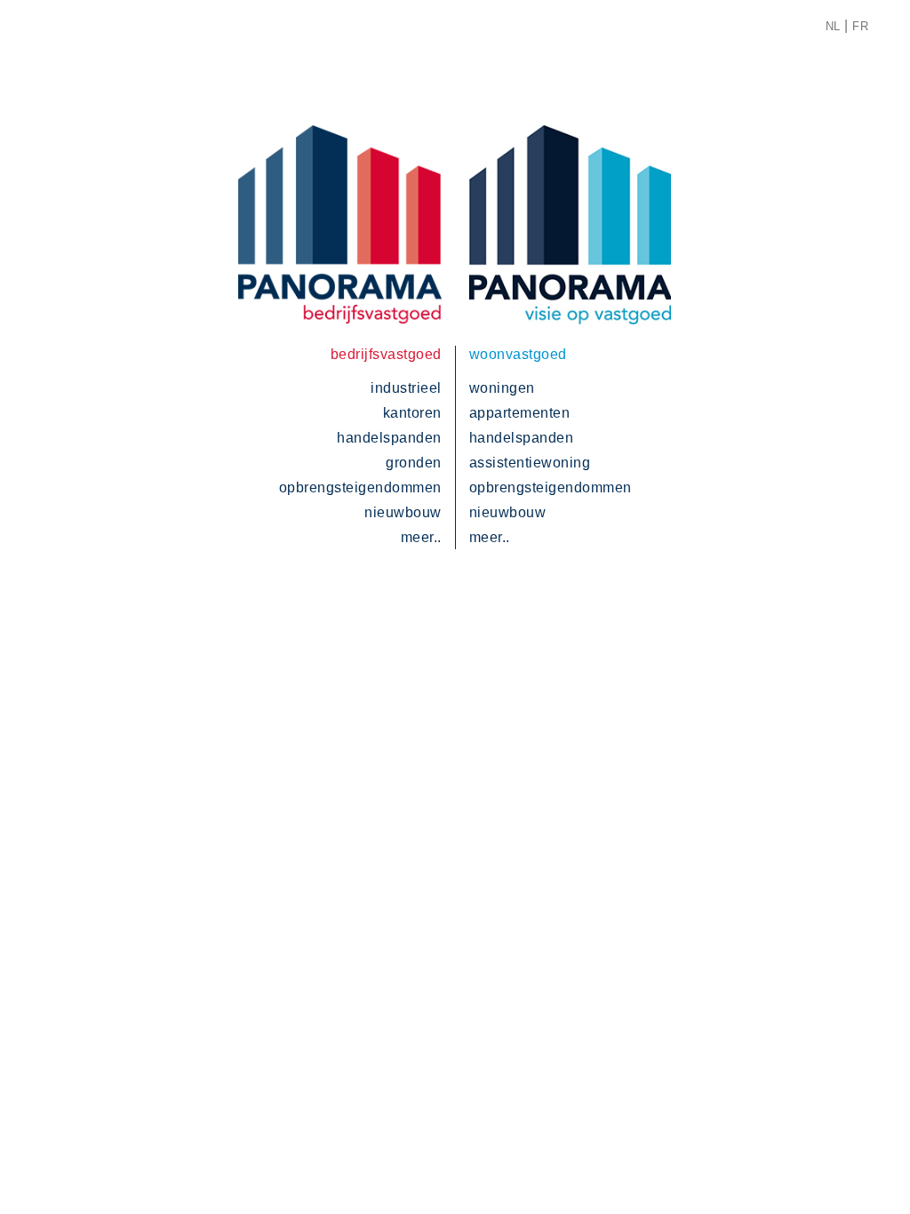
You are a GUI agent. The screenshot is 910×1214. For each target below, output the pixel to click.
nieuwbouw (403, 512)
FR (860, 26)
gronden (414, 462)
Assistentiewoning (530, 462)
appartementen (520, 412)
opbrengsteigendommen (360, 487)
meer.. (421, 537)
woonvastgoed (518, 354)
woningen (502, 387)
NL (833, 26)
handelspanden (389, 437)
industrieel (406, 387)
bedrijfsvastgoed (386, 354)
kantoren (412, 412)
